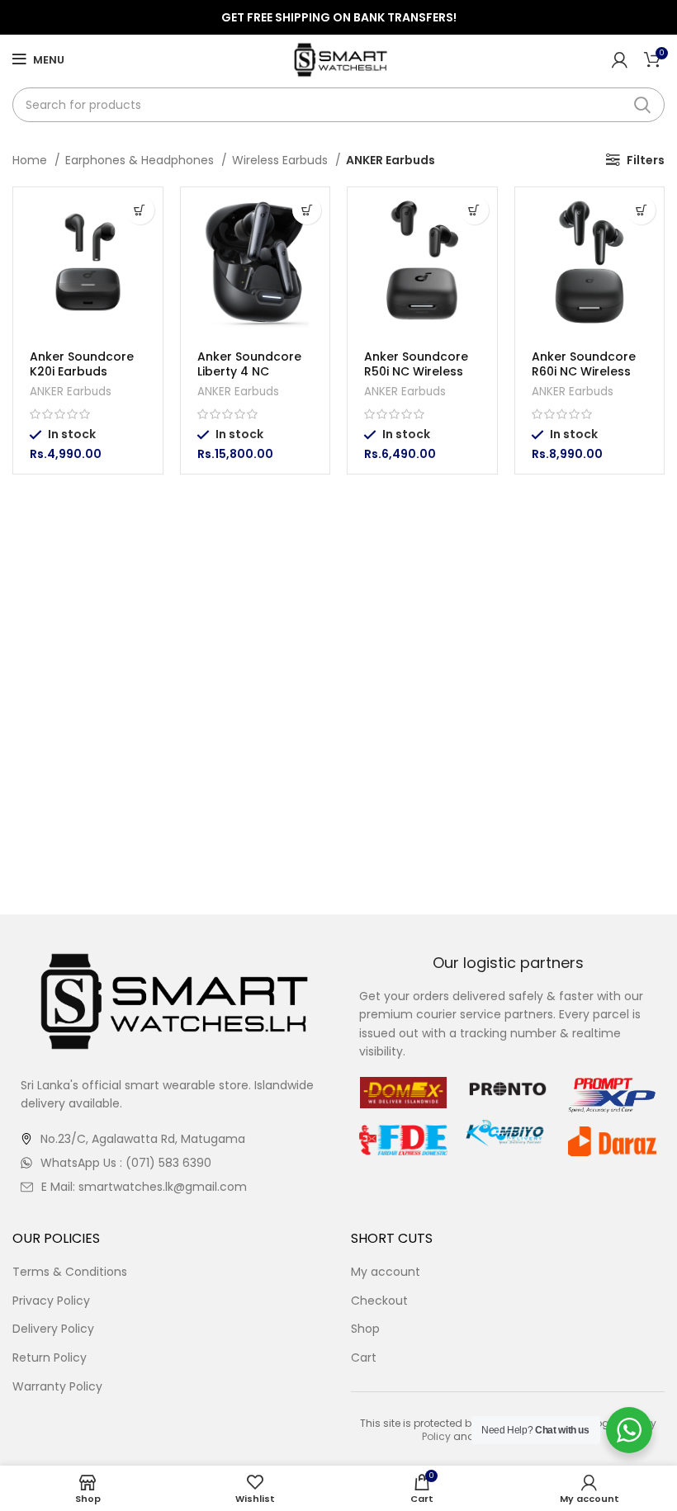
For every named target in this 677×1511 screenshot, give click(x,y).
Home (31, 160)
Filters (646, 160)
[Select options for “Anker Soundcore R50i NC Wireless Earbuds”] (474, 210)
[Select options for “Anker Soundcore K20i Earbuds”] (139, 210)
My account (385, 1272)
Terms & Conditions (69, 1272)
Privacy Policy (51, 1301)
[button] (641, 210)
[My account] (620, 59)
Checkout (379, 1301)
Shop (365, 1329)
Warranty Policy (57, 1387)
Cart (363, 1358)
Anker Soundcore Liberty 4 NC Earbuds (249, 371)
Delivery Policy (53, 1329)
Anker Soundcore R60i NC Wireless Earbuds (584, 371)
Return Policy (49, 1358)
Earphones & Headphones (141, 160)
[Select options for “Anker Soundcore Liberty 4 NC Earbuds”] (306, 210)
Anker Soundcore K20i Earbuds (82, 364)
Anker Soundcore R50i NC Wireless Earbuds (416, 371)
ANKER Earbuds (70, 391)
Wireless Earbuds (281, 160)
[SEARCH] (642, 104)
